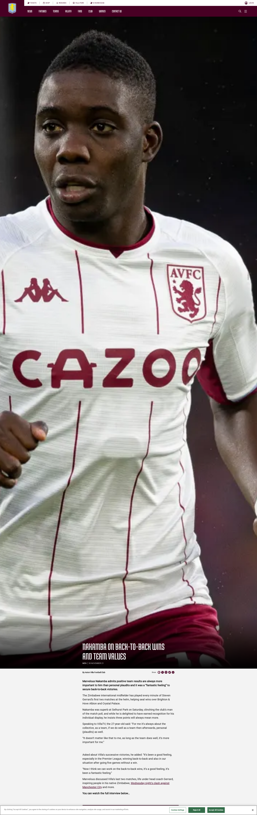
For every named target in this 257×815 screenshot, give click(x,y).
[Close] (253, 810)
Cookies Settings (177, 810)
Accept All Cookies (216, 810)
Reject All (196, 810)
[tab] (32, 3)
